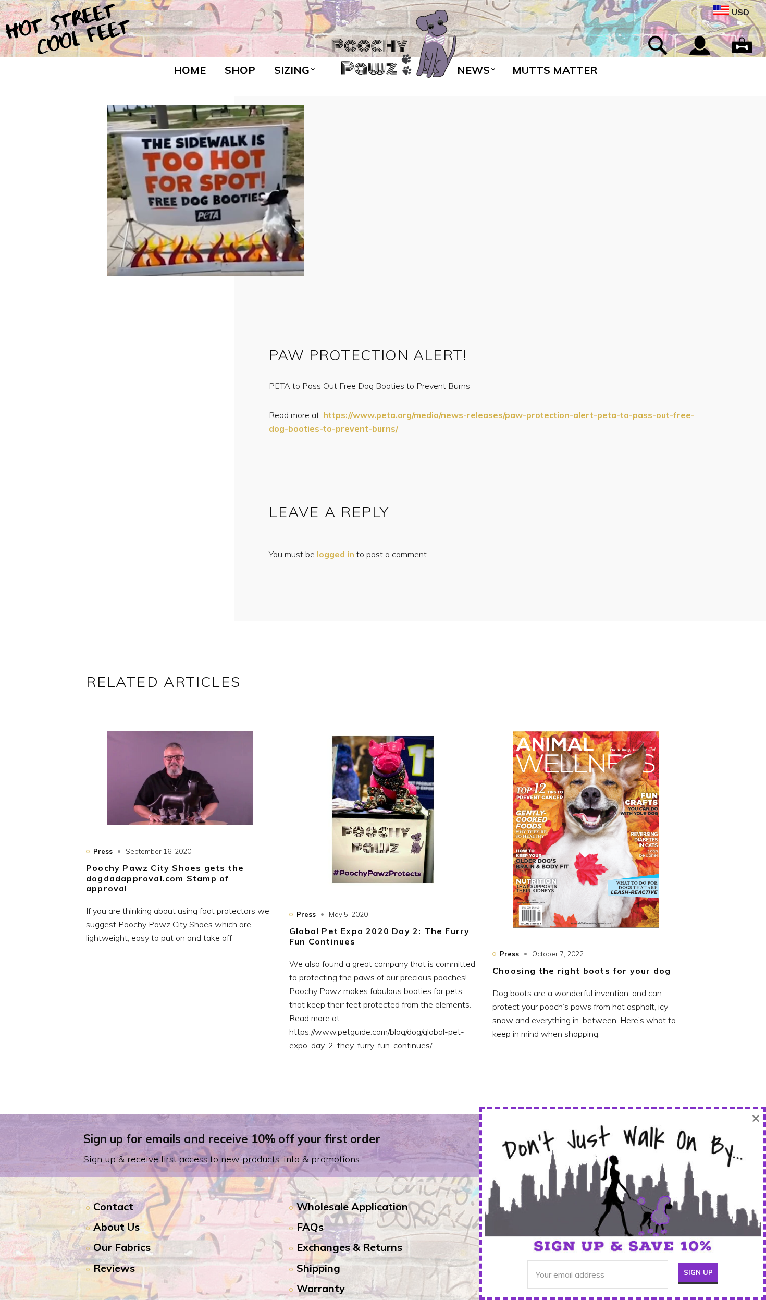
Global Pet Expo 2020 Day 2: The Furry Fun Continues (379, 936)
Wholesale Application (352, 1206)
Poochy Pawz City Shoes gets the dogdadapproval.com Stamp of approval (165, 878)
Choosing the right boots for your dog (581, 970)
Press (103, 851)
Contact (113, 1206)
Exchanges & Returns (349, 1247)
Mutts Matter (554, 70)
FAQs (310, 1226)
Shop (240, 70)
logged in (335, 554)
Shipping (318, 1267)
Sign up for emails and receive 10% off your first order (231, 1139)
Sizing (292, 70)
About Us (116, 1226)
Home (190, 70)
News (473, 70)
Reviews (114, 1267)
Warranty (320, 1288)
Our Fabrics (122, 1247)
